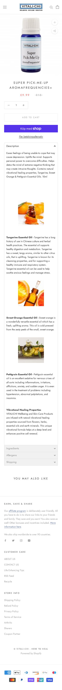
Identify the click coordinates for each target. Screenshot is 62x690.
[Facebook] (5, 540)
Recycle (8, 581)
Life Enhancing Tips (14, 570)
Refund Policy (11, 605)
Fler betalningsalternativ (31, 136)
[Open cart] (57, 7)
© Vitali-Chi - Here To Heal (31, 649)
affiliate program (17, 511)
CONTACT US (11, 564)
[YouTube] (29, 540)
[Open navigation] (5, 7)
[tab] (31, 146)
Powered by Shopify (31, 653)
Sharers (8, 628)
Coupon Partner (12, 634)
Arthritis (8, 622)
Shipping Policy (12, 600)
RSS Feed (9, 576)
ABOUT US (9, 559)
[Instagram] (21, 540)
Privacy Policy (11, 611)
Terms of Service (12, 617)
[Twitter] (13, 540)
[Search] (51, 7)
